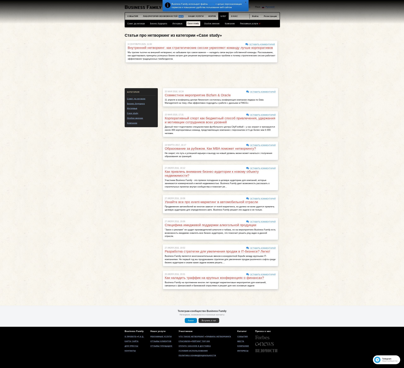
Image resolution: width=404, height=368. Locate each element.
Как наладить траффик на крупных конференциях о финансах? (214, 278)
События (242, 337)
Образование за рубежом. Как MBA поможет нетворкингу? (210, 148)
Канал (191, 320)
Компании (132, 123)
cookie (211, 4)
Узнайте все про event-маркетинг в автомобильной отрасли (211, 202)
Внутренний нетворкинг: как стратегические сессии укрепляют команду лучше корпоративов (200, 47)
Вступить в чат (209, 320)
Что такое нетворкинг (191, 337)
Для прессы (131, 346)
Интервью (132, 108)
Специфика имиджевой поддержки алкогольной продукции (210, 225)
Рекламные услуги (161, 337)
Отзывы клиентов (160, 341)
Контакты (130, 351)
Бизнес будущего (136, 104)
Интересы (243, 351)
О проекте (130, 337)
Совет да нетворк (136, 99)
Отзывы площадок (161, 346)
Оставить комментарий (262, 44)
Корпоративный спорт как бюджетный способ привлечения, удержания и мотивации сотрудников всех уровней (220, 120)
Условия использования (193, 351)
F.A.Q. (141, 337)
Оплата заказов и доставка (195, 346)
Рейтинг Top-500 (201, 341)
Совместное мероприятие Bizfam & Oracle (198, 95)
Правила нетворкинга (218, 337)
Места (240, 341)
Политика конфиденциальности (197, 355)
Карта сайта (132, 341)
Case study (132, 113)
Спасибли (184, 341)
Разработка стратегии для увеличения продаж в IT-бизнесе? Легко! (217, 251)
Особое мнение (135, 118)
